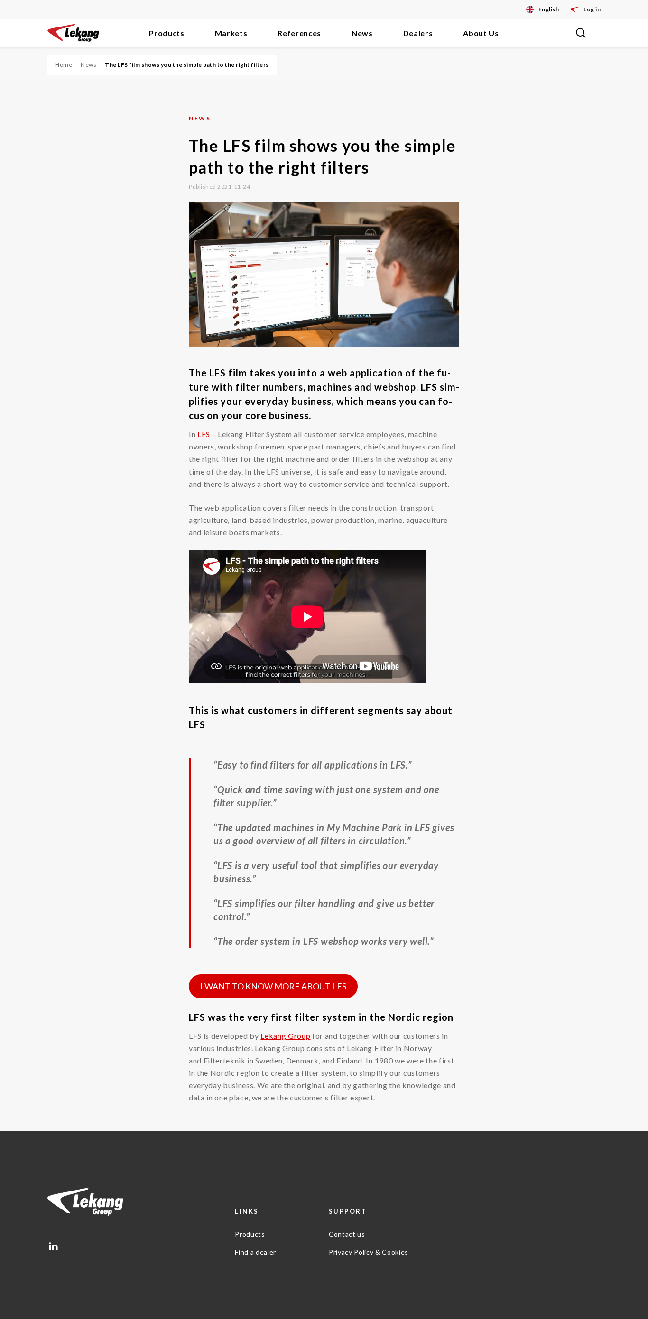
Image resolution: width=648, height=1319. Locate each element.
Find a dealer (255, 1252)
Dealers (418, 32)
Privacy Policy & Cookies (368, 1252)
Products (166, 32)
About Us (481, 32)
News (362, 32)
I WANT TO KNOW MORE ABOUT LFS (273, 986)
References (299, 32)
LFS (203, 434)
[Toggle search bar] (580, 33)
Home (63, 64)
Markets (231, 32)
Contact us (347, 1234)
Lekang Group (285, 1035)
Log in (592, 9)
